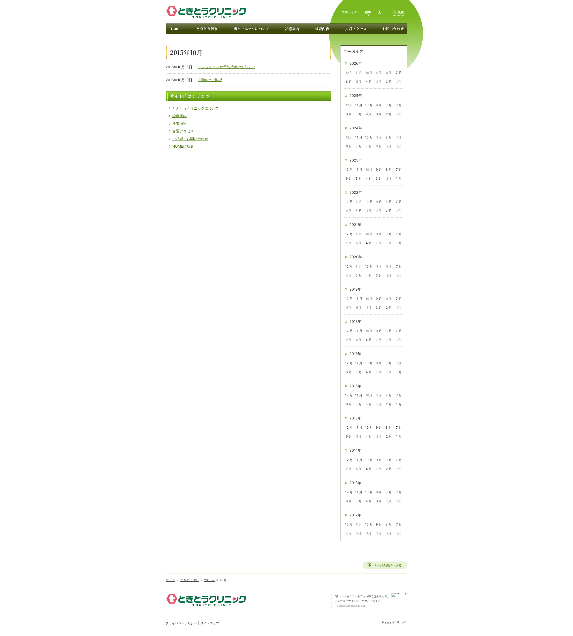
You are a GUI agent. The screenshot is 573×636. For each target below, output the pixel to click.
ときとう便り (207, 28)
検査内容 (322, 28)
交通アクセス (356, 28)
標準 (368, 12)
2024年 (355, 128)
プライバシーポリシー (181, 623)
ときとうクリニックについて (195, 108)
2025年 (355, 95)
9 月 (379, 105)
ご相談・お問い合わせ (190, 138)
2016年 (355, 386)
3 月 (379, 114)
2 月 (389, 81)
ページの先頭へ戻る (388, 565)
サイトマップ (209, 623)
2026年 (355, 63)
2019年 (355, 289)
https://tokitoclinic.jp (352, 605)
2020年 (355, 257)
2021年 (355, 224)
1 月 (399, 178)
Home (175, 28)
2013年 (355, 483)
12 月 (349, 169)
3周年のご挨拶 (210, 80)
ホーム (170, 580)
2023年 (355, 160)
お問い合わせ (393, 28)
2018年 (355, 321)
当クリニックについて (251, 28)
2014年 (355, 450)
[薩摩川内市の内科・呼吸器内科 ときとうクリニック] (206, 12)
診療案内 (292, 28)
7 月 (399, 72)
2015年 (355, 418)
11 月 (358, 105)
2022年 (355, 192)
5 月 (359, 114)
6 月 (349, 81)
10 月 (369, 105)
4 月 (369, 81)
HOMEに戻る (183, 146)
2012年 (355, 515)
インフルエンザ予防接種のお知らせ (226, 67)
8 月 (389, 105)
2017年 (355, 353)
